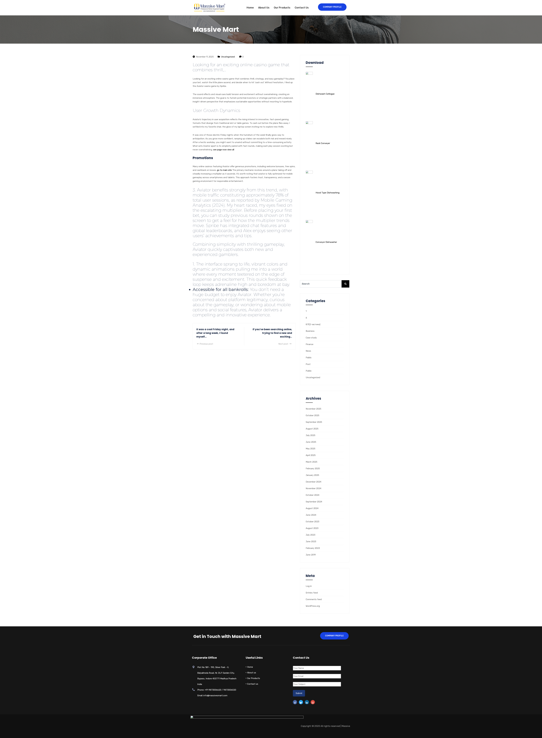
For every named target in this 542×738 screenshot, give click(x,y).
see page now (220, 149)
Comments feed (314, 599)
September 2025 (314, 422)
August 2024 (312, 508)
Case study (311, 337)
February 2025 (313, 468)
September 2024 (314, 501)
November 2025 (313, 409)
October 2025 (312, 415)
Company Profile (332, 7)
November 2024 (313, 488)
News (308, 351)
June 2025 (311, 442)
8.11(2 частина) (313, 324)
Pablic (309, 357)
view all (230, 149)
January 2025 (312, 475)
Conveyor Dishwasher (326, 242)
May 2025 (310, 448)
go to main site (224, 170)
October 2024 (312, 495)
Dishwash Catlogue (325, 94)
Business (310, 331)
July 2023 (310, 535)
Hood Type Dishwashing (327, 192)
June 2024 (311, 515)
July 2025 (310, 435)
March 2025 (311, 462)
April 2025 (311, 455)
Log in (309, 586)
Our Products (282, 7)
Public (309, 371)
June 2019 (311, 555)
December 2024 (313, 482)
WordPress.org (313, 606)
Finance (309, 344)
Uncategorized (228, 57)
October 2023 (312, 521)
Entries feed (312, 592)
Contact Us (302, 7)
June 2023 (311, 541)
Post (308, 364)
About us (263, 7)
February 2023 (313, 548)
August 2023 (312, 528)
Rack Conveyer (323, 143)
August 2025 (312, 428)
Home (250, 7)
